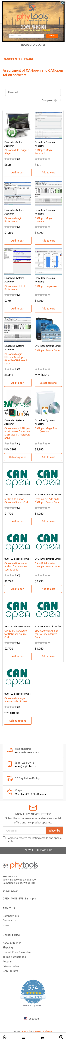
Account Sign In (12, 943)
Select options (48, 382)
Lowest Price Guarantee (17, 952)
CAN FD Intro (10, 970)
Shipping (8, 947)
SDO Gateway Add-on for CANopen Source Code (46, 633)
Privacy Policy (11, 966)
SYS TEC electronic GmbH (48, 346)
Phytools (26, 1031)
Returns (7, 961)
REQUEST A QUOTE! (33, 44)
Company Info (11, 916)
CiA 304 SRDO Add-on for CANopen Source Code (16, 633)
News (6, 925)
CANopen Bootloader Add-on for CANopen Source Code (15, 566)
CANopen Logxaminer (47, 286)
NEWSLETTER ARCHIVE (33, 850)
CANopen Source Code (47, 350)
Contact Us (9, 920)
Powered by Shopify (42, 1031)
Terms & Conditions (14, 956)
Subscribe (54, 830)
